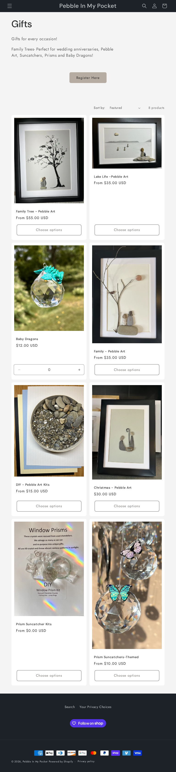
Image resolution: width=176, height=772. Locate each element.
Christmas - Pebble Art (113, 488)
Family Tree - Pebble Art (35, 211)
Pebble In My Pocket (35, 761)
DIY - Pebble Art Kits (33, 485)
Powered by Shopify (61, 761)
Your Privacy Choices (95, 707)
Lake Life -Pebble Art (111, 177)
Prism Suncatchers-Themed (116, 657)
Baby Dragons (27, 339)
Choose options (49, 229)
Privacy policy (86, 761)
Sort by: (99, 107)
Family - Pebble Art (109, 351)
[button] (10, 6)
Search (70, 707)
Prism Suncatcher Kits (34, 624)
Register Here (88, 77)
